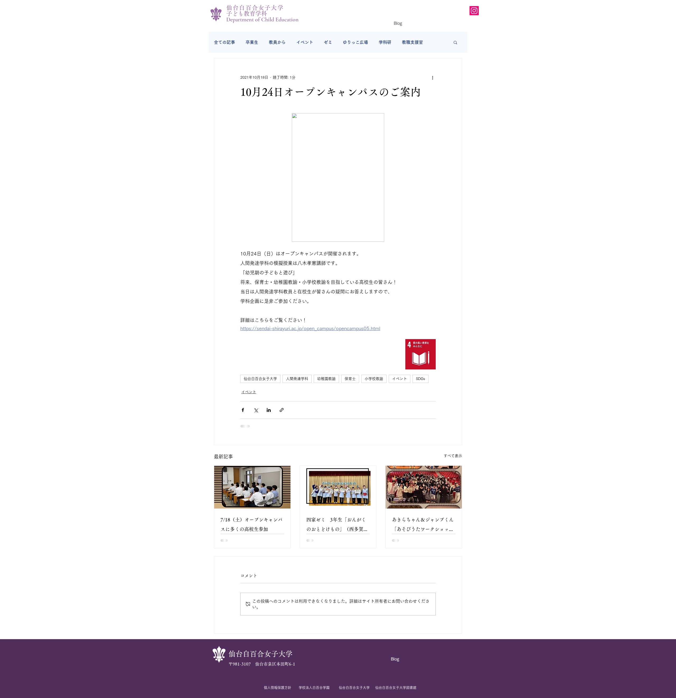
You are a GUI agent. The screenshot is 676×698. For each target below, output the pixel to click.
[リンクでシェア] (281, 409)
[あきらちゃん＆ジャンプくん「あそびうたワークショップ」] (424, 487)
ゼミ (328, 42)
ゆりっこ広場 (355, 42)
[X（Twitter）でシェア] (255, 409)
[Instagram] (474, 10)
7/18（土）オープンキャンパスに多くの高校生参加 (251, 524)
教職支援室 (412, 42)
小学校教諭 (374, 379)
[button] (455, 42)
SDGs (420, 379)
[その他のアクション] (432, 77)
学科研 (385, 42)
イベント (304, 42)
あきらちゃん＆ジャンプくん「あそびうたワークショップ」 (423, 525)
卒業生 (252, 42)
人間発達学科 (297, 379)
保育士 (350, 379)
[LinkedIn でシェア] (268, 409)
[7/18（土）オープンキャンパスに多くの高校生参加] (252, 487)
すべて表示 (453, 456)
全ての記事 (224, 42)
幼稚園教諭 (326, 379)
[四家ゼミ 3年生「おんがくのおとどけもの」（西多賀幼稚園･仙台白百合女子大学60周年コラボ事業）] (338, 487)
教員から (277, 42)
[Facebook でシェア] (242, 409)
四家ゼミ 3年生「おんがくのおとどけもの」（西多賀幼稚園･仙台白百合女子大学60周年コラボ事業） (337, 525)
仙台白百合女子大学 (260, 379)
